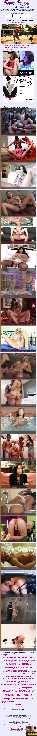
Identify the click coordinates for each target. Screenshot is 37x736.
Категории (8, 15)
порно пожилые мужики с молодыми (18, 691)
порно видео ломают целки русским (18, 698)
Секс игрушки (24, 47)
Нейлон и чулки (7, 49)
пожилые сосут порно (18, 657)
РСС (24, 729)
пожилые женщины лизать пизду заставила (16, 667)
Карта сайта (16, 729)
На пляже (15, 47)
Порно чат (16, 15)
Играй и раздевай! (26, 15)
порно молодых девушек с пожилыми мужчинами (18, 681)
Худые (7, 47)
